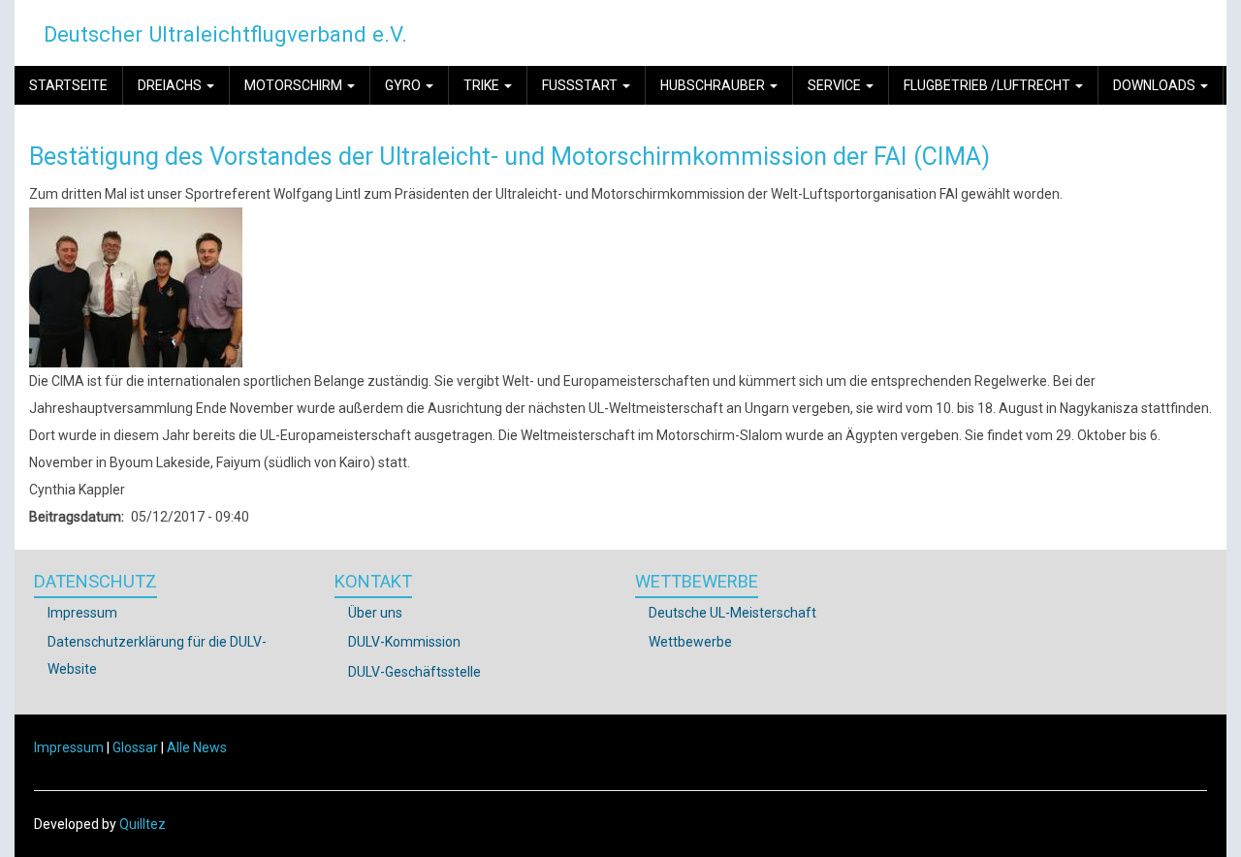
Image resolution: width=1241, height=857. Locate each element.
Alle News (197, 747)
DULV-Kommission (404, 642)
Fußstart (581, 85)
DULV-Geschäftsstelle (414, 672)
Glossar (135, 747)
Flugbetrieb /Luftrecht (988, 85)
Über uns (375, 612)
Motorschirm (294, 85)
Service (836, 85)
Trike (482, 85)
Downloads (1155, 85)
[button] (135, 286)
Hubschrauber (714, 85)
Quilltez (142, 824)
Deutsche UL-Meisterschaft (732, 612)
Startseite (68, 85)
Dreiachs (171, 85)
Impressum (82, 612)
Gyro (404, 85)
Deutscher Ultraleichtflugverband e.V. (225, 34)
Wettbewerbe (690, 642)
